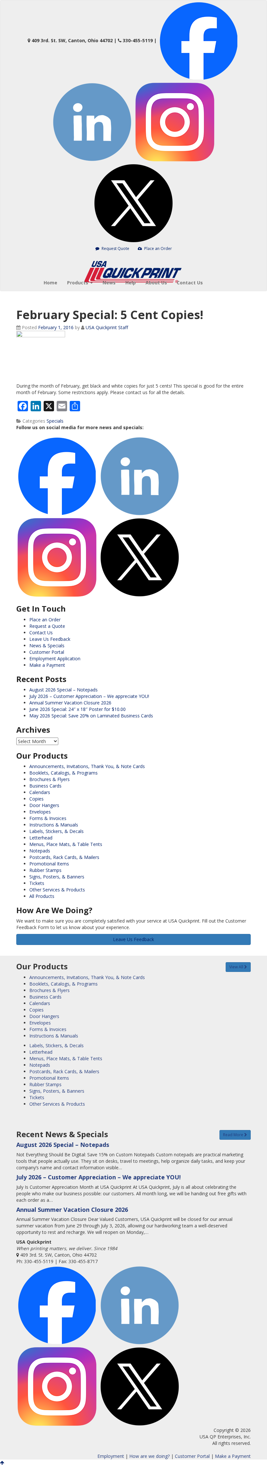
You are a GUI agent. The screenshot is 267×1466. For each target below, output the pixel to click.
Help (130, 283)
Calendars (39, 792)
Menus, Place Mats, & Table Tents (65, 844)
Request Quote (115, 248)
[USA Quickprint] (133, 262)
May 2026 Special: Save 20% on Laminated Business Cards (91, 716)
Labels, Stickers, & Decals (56, 831)
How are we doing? (149, 1456)
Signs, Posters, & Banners (56, 877)
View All (236, 967)
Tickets (36, 883)
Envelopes (40, 812)
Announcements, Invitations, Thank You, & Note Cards (87, 766)
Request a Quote (47, 626)
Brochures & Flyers (49, 779)
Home (50, 283)
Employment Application (54, 658)
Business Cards (45, 786)
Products (78, 283)
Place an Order (157, 248)
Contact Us (190, 283)
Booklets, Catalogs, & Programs (63, 773)
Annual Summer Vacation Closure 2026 (70, 703)
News (109, 283)
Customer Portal (46, 652)
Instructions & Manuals (53, 825)
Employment (110, 1456)
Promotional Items (49, 864)
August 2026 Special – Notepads (63, 690)
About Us (156, 283)
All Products (41, 896)
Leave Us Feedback (49, 639)
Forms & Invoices (47, 818)
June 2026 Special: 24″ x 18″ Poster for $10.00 (77, 709)
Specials (55, 421)
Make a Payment (47, 665)
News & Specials (46, 645)
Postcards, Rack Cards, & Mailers (64, 857)
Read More (233, 1134)
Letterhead (40, 838)
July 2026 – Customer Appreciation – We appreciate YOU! (89, 696)
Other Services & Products (57, 890)
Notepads (39, 851)
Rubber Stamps (45, 870)
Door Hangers (44, 805)
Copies (36, 799)
